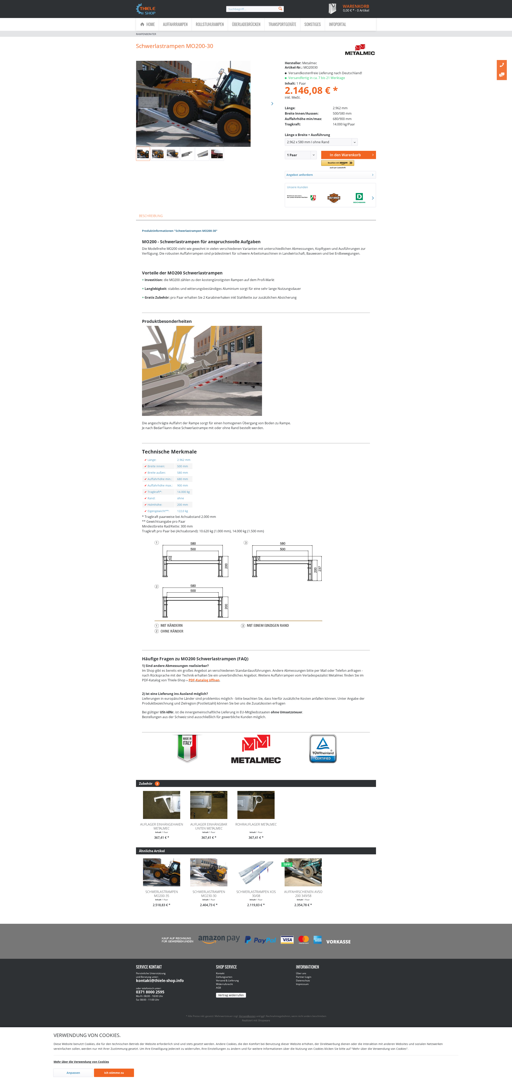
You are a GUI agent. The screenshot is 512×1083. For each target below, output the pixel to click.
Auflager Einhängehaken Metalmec (161, 826)
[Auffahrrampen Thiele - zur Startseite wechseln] (146, 9)
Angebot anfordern (299, 175)
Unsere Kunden (297, 187)
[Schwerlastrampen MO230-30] (208, 872)
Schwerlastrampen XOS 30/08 (256, 894)
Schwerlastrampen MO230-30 (209, 894)
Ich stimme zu (114, 1073)
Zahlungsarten (224, 977)
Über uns (301, 973)
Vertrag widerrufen (231, 995)
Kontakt (220, 973)
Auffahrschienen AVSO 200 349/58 (303, 894)
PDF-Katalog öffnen (204, 680)
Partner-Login (303, 977)
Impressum (302, 984)
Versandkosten (247, 1016)
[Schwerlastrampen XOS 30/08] (256, 872)
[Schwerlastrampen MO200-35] (161, 872)
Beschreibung (151, 216)
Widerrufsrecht (224, 984)
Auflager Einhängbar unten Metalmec (208, 826)
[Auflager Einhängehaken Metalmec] (161, 805)
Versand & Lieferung (227, 980)
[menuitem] (255, 9)
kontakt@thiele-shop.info (160, 980)
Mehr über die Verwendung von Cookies (81, 1062)
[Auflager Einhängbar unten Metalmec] (208, 805)
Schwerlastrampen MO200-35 (161, 894)
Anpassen (73, 1073)
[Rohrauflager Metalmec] (256, 805)
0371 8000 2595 (150, 992)
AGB (218, 987)
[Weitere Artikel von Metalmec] (360, 50)
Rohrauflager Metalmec (256, 824)
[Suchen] (280, 8)
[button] (337, 164)
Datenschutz (303, 980)
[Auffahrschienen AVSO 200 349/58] (303, 872)
